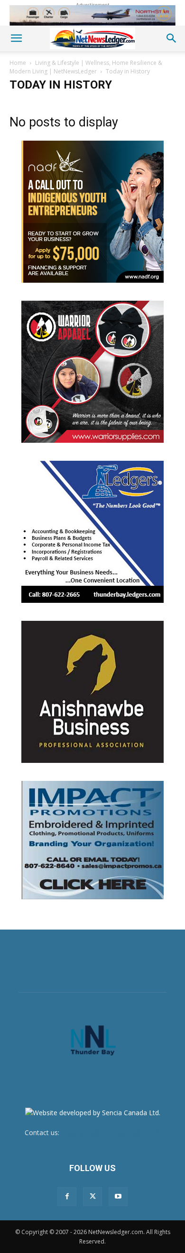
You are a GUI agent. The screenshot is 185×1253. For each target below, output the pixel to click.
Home (17, 63)
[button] (16, 38)
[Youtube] (118, 1196)
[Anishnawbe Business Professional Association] (92, 692)
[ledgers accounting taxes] (92, 532)
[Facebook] (66, 1196)
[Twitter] (92, 1196)
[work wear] (92, 372)
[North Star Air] (92, 15)
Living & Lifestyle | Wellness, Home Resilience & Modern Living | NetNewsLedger (85, 67)
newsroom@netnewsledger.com (111, 1132)
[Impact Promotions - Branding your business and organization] (92, 840)
